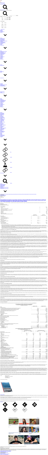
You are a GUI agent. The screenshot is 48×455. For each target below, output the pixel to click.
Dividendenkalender (2, 85)
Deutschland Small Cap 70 (3, 52)
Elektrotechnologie (2, 117)
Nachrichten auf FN (2, 31)
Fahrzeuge (1, 118)
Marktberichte (1, 41)
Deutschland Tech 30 (2, 53)
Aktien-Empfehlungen (6, 451)
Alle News (1, 32)
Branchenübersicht (2, 65)
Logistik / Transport (2, 128)
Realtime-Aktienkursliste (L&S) (3, 84)
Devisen (11, 172)
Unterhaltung (1, 136)
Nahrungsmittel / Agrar (2, 131)
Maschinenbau (1, 129)
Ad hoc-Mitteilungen (9, 450)
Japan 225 (1, 58)
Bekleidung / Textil (2, 114)
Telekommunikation (2, 135)
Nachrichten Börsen (2, 451)
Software (1, 134)
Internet (1, 125)
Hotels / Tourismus (2, 123)
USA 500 (1, 102)
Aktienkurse (1, 83)
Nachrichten (1, 30)
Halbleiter (1, 121)
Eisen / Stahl (1, 116)
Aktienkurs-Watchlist (2, 185)
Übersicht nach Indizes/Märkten (3, 51)
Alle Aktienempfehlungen (3, 42)
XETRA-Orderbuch (2, 91)
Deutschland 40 (1, 99)
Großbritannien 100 (2, 56)
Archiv (1, 72)
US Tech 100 (1, 55)
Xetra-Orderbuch (5, 450)
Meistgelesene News (2, 40)
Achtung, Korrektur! (2, 394)
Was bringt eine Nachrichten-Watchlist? (4, 187)
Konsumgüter (1, 126)
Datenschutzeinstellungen (3, 452)
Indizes (1, 98)
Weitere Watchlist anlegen (3, 184)
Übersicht (1, 92)
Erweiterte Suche (3, 29)
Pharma (1, 133)
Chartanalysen (1, 43)
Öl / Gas (1, 132)
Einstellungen (1, 186)
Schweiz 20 (1, 57)
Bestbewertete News (2, 39)
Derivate (11, 162)
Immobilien (1, 124)
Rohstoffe (11, 167)
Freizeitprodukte (2, 119)
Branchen (1, 112)
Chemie (1, 115)
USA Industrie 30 (2, 54)
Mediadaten (7, 452)
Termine (1, 44)
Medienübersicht (2, 71)
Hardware (1, 122)
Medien (1, 130)
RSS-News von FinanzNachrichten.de (4, 454)
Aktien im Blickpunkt (2, 38)
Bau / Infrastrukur (2, 113)
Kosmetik (1, 127)
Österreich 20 (1, 105)
